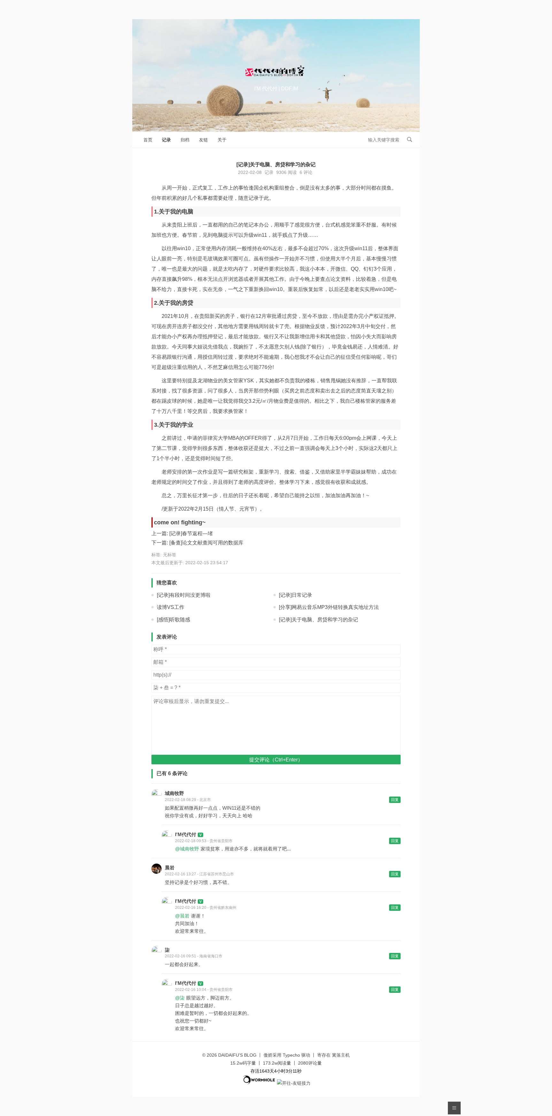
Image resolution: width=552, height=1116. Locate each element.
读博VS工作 (170, 607)
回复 (395, 800)
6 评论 (306, 172)
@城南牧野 (187, 848)
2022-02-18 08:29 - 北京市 (188, 800)
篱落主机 (341, 1055)
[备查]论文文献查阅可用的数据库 (206, 542)
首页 (147, 139)
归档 (184, 139)
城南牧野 (174, 793)
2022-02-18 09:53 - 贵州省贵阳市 (204, 841)
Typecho (291, 1055)
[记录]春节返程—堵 (191, 533)
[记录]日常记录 (295, 595)
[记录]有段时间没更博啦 (184, 595)
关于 (222, 139)
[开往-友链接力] (293, 1083)
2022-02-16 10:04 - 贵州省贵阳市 (204, 989)
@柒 (180, 997)
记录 (166, 139)
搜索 (409, 139)
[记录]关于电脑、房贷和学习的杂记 (318, 619)
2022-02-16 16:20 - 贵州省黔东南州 (205, 907)
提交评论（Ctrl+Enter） (276, 759)
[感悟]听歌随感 (173, 619)
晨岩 (169, 867)
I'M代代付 (185, 834)
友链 (203, 139)
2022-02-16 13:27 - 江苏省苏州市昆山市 (199, 874)
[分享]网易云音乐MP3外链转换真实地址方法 (329, 607)
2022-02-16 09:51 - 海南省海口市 (193, 956)
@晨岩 (182, 915)
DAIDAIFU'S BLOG (237, 1055)
